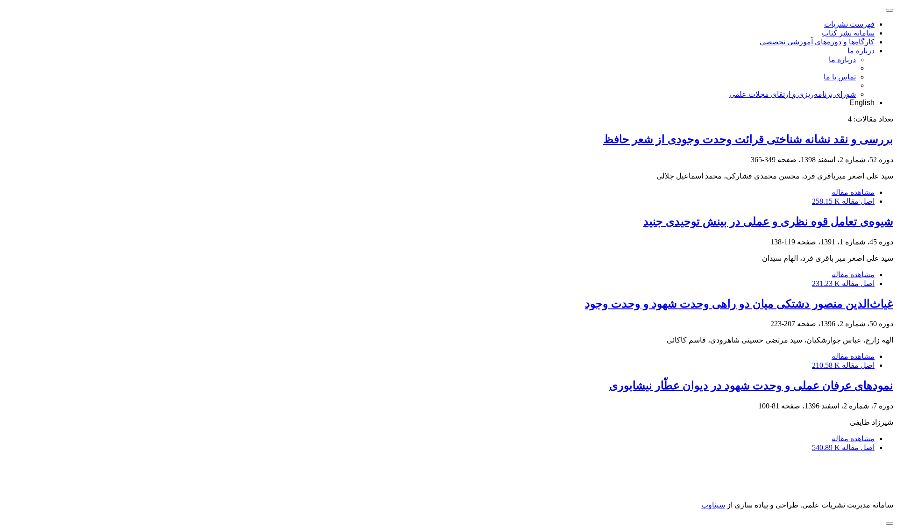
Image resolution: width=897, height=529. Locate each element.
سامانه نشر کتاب (848, 33)
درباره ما (861, 51)
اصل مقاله (843, 201)
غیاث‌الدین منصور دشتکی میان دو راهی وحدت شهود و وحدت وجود (739, 304)
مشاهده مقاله (853, 192)
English (862, 103)
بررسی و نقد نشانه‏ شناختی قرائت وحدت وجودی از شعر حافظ (748, 139)
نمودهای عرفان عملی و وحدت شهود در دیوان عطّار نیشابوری (751, 385)
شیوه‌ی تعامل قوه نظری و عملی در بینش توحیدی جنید (768, 221)
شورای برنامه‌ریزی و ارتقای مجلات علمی (792, 94)
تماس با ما (840, 77)
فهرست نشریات (849, 24)
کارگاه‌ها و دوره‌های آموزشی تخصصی (817, 42)
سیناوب (713, 505)
